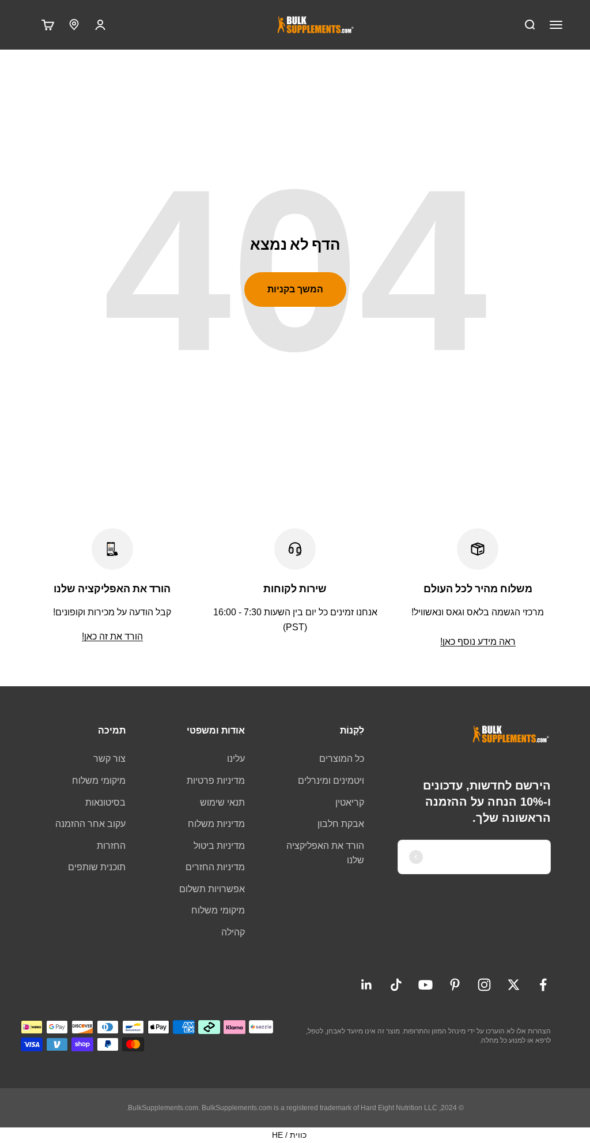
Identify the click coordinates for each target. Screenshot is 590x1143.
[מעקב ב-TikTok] (396, 984)
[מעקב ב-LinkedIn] (367, 984)
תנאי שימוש (222, 802)
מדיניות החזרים (215, 867)
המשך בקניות (295, 289)
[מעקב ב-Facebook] (543, 984)
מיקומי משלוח (218, 910)
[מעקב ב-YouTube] (425, 984)
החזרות (111, 846)
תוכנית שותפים (97, 867)
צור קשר (109, 759)
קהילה (233, 932)
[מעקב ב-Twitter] (513, 984)
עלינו (236, 759)
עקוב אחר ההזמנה (90, 824)
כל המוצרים (341, 759)
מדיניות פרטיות (216, 780)
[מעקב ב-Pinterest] (455, 984)
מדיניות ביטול (219, 846)
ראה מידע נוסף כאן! (478, 641)
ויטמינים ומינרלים (331, 780)
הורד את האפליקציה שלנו (325, 853)
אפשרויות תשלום (212, 889)
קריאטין (349, 802)
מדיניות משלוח (216, 824)
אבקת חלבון (340, 824)
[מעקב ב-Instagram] (484, 984)
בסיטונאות (105, 802)
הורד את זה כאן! (112, 636)
